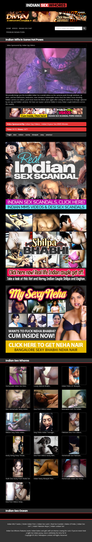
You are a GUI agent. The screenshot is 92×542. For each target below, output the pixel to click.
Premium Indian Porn (15, 32)
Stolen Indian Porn (29, 524)
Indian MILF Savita (14, 524)
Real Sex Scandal (57, 524)
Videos (15, 28)
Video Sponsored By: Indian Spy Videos (21, 45)
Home (8, 28)
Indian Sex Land (43, 524)
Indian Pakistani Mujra (41, 526)
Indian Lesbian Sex (57, 526)
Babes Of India (70, 524)
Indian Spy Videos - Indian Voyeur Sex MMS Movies (46, 124)
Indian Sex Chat (25, 28)
